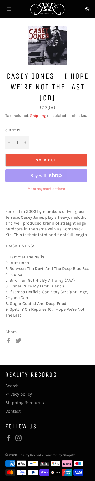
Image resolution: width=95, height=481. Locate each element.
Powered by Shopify (59, 455)
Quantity (12, 130)
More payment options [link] (46, 188)
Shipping (38, 115)
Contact (13, 411)
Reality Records (30, 455)
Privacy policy (18, 394)
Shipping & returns (24, 402)
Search (12, 385)
